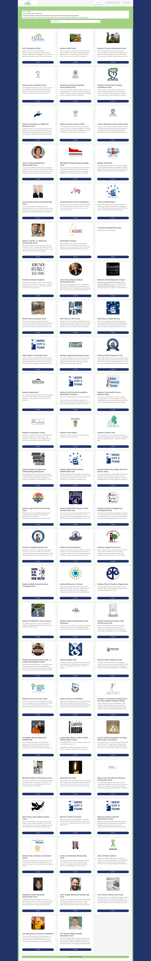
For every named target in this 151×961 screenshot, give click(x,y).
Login (128, 2)
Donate (99, 2)
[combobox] (75, 21)
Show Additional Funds (75, 957)
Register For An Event (112, 2)
